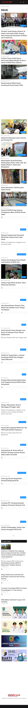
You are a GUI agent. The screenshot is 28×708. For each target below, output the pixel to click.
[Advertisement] (14, 102)
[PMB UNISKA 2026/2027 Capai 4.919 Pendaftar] (6, 594)
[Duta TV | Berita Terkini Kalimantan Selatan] (7, 2)
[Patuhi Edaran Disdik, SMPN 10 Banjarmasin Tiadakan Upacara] (12, 561)
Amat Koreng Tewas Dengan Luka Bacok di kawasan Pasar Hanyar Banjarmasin (13, 332)
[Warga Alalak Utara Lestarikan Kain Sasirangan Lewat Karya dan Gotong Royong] (6, 569)
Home (3, 6)
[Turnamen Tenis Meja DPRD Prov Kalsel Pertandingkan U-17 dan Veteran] (6, 583)
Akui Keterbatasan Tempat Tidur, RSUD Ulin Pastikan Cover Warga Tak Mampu (13, 308)
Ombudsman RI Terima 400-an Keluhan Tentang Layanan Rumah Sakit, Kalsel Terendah (13, 452)
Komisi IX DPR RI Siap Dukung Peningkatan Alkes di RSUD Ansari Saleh (13, 212)
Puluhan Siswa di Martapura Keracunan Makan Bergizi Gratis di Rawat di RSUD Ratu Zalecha (13, 60)
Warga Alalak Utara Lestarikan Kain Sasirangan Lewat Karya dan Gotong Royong (12, 576)
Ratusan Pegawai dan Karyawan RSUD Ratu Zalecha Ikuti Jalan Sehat (12, 237)
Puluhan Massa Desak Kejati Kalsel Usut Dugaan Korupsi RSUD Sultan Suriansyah (13, 382)
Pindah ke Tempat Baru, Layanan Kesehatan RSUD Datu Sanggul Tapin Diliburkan (12, 357)
